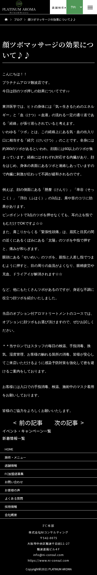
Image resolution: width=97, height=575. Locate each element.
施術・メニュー (15, 457)
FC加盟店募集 (14, 474)
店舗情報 (11, 465)
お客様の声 (12, 490)
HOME (9, 449)
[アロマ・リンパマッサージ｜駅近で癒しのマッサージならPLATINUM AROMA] (10, 7)
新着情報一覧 (13, 438)
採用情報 (11, 506)
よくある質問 (14, 498)
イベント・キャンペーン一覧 (26, 431)
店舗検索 (58, 7)
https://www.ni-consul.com (48, 560)
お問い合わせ (14, 482)
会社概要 (11, 515)
